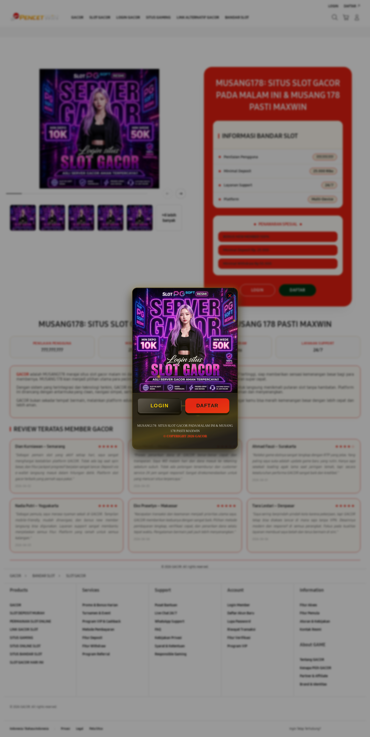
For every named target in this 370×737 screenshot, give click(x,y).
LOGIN (160, 405)
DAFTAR (207, 405)
